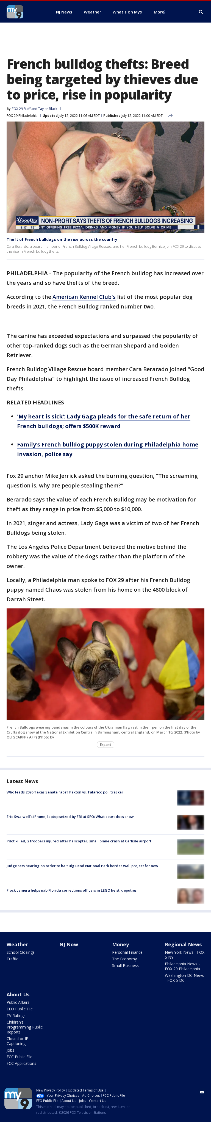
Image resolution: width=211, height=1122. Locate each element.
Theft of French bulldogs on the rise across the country (62, 239)
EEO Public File (20, 1008)
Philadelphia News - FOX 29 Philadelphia (182, 966)
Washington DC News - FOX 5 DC (184, 978)
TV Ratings (16, 1015)
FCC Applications (21, 1063)
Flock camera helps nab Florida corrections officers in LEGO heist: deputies (72, 890)
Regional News (183, 944)
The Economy (124, 958)
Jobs (10, 1050)
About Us (18, 994)
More (159, 12)
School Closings (21, 952)
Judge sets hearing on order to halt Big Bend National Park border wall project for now (82, 865)
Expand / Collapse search (201, 12)
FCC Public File (19, 1056)
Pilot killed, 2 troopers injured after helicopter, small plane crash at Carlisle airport (79, 841)
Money (120, 944)
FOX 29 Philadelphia (22, 115)
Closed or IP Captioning (17, 1041)
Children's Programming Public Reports (25, 1027)
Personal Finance (127, 952)
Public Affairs (18, 1002)
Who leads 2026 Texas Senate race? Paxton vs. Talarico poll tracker (65, 792)
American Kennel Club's (84, 297)
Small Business (125, 965)
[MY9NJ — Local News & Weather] (25, 11)
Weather (17, 944)
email (202, 1092)
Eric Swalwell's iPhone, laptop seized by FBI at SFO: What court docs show (70, 816)
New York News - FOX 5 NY (184, 955)
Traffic (12, 958)
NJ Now (68, 944)
